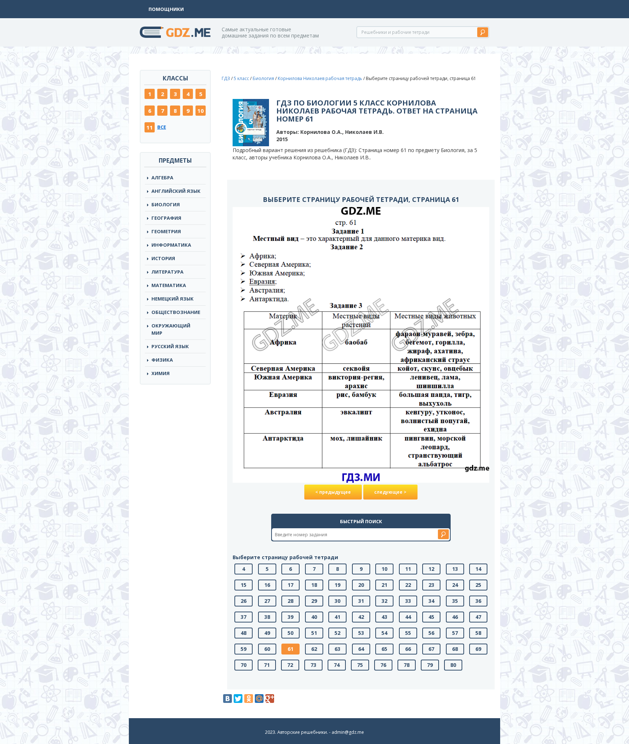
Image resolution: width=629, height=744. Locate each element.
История (163, 258)
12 (431, 568)
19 (337, 584)
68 (455, 648)
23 (431, 584)
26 (243, 600)
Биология (165, 204)
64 (361, 648)
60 (267, 648)
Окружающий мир (170, 329)
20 (361, 584)
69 (478, 648)
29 (314, 600)
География (166, 218)
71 (267, 664)
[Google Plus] (269, 698)
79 (430, 664)
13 (455, 568)
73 (313, 664)
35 (455, 600)
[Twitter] (238, 698)
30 (337, 600)
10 (200, 110)
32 (384, 600)
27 (267, 600)
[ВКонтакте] (227, 698)
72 (290, 664)
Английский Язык (176, 191)
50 (290, 632)
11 (149, 127)
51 (314, 632)
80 (453, 664)
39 (290, 616)
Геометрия (166, 231)
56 (431, 632)
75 (360, 664)
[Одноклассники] (248, 698)
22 (408, 584)
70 (243, 664)
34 (431, 600)
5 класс (241, 78)
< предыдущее (333, 492)
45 (431, 616)
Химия (160, 373)
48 (243, 632)
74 (337, 664)
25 (478, 584)
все (161, 127)
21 (384, 584)
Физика (162, 360)
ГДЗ (226, 78)
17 (290, 584)
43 (384, 616)
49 (267, 632)
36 (478, 600)
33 (408, 600)
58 (478, 632)
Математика (168, 285)
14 (478, 568)
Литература (167, 271)
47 (478, 616)
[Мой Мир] (259, 698)
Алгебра (162, 177)
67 (431, 648)
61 (290, 648)
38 (267, 616)
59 (243, 648)
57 (455, 632)
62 (314, 648)
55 (408, 632)
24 (455, 584)
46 (455, 616)
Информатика (171, 245)
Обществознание (175, 312)
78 (407, 664)
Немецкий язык (172, 298)
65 (384, 648)
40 (314, 616)
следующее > (390, 492)
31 (361, 600)
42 (361, 616)
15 (243, 584)
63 (337, 648)
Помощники (166, 9)
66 (408, 648)
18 (314, 584)
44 (408, 616)
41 (337, 616)
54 (384, 632)
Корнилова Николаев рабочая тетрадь (320, 78)
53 (361, 632)
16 (267, 584)
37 (243, 616)
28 (290, 600)
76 (383, 664)
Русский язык (170, 346)
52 (337, 632)
